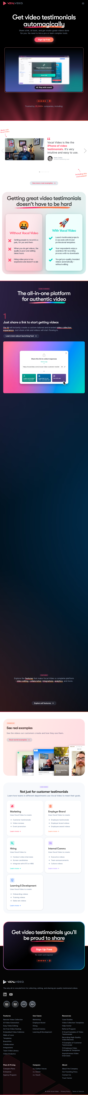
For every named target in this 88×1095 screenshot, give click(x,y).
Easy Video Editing (10, 1026)
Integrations (8, 1048)
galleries (22, 602)
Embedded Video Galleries (13, 1032)
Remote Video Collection (13, 1020)
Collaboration (8, 1044)
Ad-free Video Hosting (12, 1029)
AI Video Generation (11, 1023)
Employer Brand (39, 1023)
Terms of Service (78, 1091)
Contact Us (66, 1075)
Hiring (35, 1026)
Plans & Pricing (9, 1065)
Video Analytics (9, 1054)
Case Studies (67, 1020)
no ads (38, 604)
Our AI (6, 327)
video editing (22, 681)
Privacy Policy (65, 1091)
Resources (66, 1016)
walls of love (33, 602)
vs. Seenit (36, 1072)
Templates (7, 1038)
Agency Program (10, 1075)
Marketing (37, 1020)
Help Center (66, 1026)
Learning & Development (42, 1032)
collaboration (35, 681)
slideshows (45, 602)
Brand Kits (7, 1041)
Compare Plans (9, 1069)
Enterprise (7, 1072)
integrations (47, 681)
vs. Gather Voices (40, 1069)
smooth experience (36, 420)
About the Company (70, 1069)
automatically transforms (21, 507)
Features (7, 1016)
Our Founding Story (69, 1072)
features (29, 678)
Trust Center (67, 1078)
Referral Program (69, 1029)
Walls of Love (8, 1035)
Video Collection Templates (73, 1023)
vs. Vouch (36, 1075)
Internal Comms (39, 1029)
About (64, 1065)
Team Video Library (11, 1051)
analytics (59, 681)
